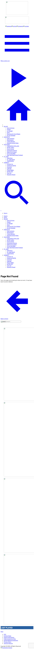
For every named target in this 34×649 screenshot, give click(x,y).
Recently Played (11, 174)
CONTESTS (7, 137)
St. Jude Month (11, 159)
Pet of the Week (11, 153)
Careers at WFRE (11, 165)
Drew (8, 132)
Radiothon (9, 158)
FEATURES (7, 144)
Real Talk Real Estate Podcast (15, 155)
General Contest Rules (13, 143)
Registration (10, 140)
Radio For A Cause (12, 152)
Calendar (9, 168)
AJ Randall (9, 131)
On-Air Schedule (11, 135)
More (2, 631)
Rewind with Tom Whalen (13, 134)
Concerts (9, 167)
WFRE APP (10, 171)
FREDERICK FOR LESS (13, 146)
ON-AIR (6, 126)
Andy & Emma (10, 128)
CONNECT (6, 162)
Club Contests (10, 138)
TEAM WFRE (10, 161)
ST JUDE (6, 156)
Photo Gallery (10, 170)
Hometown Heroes (12, 150)
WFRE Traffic (10, 147)
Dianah (9, 129)
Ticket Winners (11, 141)
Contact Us (10, 164)
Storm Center (10, 149)
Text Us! (9, 173)
